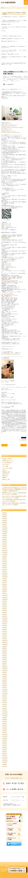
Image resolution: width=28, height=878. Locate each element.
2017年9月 (4, 695)
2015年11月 (4, 736)
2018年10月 (4, 670)
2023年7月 (4, 582)
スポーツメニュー (16, 865)
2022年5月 (4, 608)
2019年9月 (4, 659)
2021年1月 (4, 638)
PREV (4, 445)
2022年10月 (4, 599)
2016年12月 (4, 711)
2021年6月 (4, 629)
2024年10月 (4, 554)
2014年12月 (4, 757)
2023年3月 (4, 589)
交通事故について (8, 866)
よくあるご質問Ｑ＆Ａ (7, 462)
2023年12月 (4, 573)
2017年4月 (4, 704)
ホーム (2, 863)
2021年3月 (4, 634)
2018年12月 (4, 666)
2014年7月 (4, 766)
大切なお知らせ (5, 473)
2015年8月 (4, 741)
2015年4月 (4, 749)
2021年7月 (4, 627)
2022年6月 (4, 606)
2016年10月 (4, 715)
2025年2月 (4, 546)
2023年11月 (4, 574)
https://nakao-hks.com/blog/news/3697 (9, 280)
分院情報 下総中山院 (7, 458)
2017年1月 (4, 710)
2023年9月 (4, 578)
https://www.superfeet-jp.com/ (7, 294)
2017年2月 (4, 708)
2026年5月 (4, 518)
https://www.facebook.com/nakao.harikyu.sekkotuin (12, 127)
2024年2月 (4, 569)
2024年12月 (4, 550)
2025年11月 (4, 529)
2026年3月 (4, 522)
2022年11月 (4, 597)
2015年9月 (4, 740)
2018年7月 (4, 676)
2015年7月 (4, 743)
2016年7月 (4, 721)
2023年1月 (4, 593)
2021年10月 (4, 621)
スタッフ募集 (5, 466)
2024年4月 (4, 565)
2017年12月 (4, 689)
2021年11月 (4, 619)
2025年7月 (4, 537)
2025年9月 (4, 533)
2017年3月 (4, 706)
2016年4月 (4, 726)
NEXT (23, 445)
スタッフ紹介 (7, 863)
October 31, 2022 (15, 21)
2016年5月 (4, 725)
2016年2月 (4, 730)
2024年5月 (4, 563)
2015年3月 (4, 751)
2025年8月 (4, 535)
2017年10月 (4, 693)
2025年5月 (4, 541)
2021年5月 (4, 631)
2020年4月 (4, 655)
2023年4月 (4, 588)
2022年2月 (4, 614)
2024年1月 (4, 571)
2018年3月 (4, 683)
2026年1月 (4, 526)
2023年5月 (4, 586)
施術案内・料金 (14, 863)
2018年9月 (4, 672)
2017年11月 (4, 691)
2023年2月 (4, 591)
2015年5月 (4, 747)
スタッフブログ (5, 464)
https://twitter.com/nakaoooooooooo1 (9, 124)
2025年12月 (4, 527)
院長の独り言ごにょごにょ (8, 460)
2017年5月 (4, 702)
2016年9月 (4, 717)
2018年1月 (4, 687)
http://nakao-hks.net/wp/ (9, 260)
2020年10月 (4, 644)
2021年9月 (4, 623)
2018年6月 (4, 678)
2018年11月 (4, 668)
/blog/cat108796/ (5, 238)
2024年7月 (4, 559)
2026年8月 (4, 512)
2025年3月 (4, 544)
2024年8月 (4, 557)
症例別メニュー (22, 863)
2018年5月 (4, 680)
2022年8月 (4, 603)
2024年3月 (4, 567)
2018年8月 (4, 674)
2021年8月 (4, 625)
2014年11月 (4, 758)
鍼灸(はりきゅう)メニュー (6, 865)
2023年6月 (4, 584)
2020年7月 (4, 650)
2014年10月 (4, 760)
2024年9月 (4, 556)
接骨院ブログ (5, 475)
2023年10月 (4, 576)
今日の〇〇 (4, 470)
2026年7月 (4, 514)
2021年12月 (4, 618)
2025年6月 (4, 539)
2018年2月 (4, 685)
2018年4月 (4, 681)
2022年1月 (4, 616)
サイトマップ (16, 866)
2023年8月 (4, 580)
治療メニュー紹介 (6, 479)
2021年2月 (4, 636)
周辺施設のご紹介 (6, 471)
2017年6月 (4, 700)
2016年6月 (4, 723)
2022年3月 (4, 612)
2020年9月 (4, 646)
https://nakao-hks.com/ (6, 129)
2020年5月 (4, 653)
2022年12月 (4, 595)
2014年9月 (4, 762)
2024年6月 (4, 561)
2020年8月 (4, 648)
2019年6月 (4, 661)
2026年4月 (4, 520)
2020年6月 (4, 651)
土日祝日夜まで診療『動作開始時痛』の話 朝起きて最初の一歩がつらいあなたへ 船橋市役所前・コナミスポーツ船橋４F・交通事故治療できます (14, 489)
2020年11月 (4, 642)
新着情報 (4, 477)
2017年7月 (4, 698)
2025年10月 (4, 531)
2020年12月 (4, 640)
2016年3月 (4, 728)
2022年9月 (4, 601)
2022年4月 (4, 610)
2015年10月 (4, 738)
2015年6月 (4, 745)
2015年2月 (4, 753)
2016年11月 (4, 713)
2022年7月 (4, 604)
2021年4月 (4, 633)
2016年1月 (4, 732)
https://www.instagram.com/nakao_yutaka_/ (10, 132)
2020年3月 (4, 657)
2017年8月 (4, 696)
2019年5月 (4, 663)
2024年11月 (4, 552)
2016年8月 (4, 719)
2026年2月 (4, 524)
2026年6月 (4, 516)
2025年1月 (4, 548)
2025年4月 (4, 542)
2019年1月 (4, 665)
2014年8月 (4, 764)
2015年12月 (4, 734)
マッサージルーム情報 (7, 468)
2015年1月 (4, 755)
